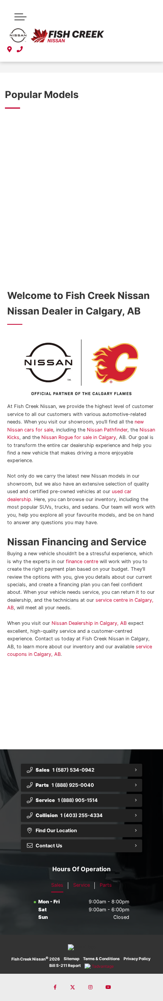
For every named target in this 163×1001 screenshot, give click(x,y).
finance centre (82, 561)
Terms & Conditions (101, 958)
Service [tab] (81, 885)
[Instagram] (90, 987)
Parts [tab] (106, 885)
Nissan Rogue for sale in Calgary (78, 437)
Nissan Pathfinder (107, 430)
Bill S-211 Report (65, 965)
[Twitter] (72, 987)
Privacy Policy (137, 958)
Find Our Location (56, 830)
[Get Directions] (9, 49)
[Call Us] (19, 49)
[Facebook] (55, 987)
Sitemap (72, 958)
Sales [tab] (57, 885)
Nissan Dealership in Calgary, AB (89, 623)
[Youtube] (108, 987)
